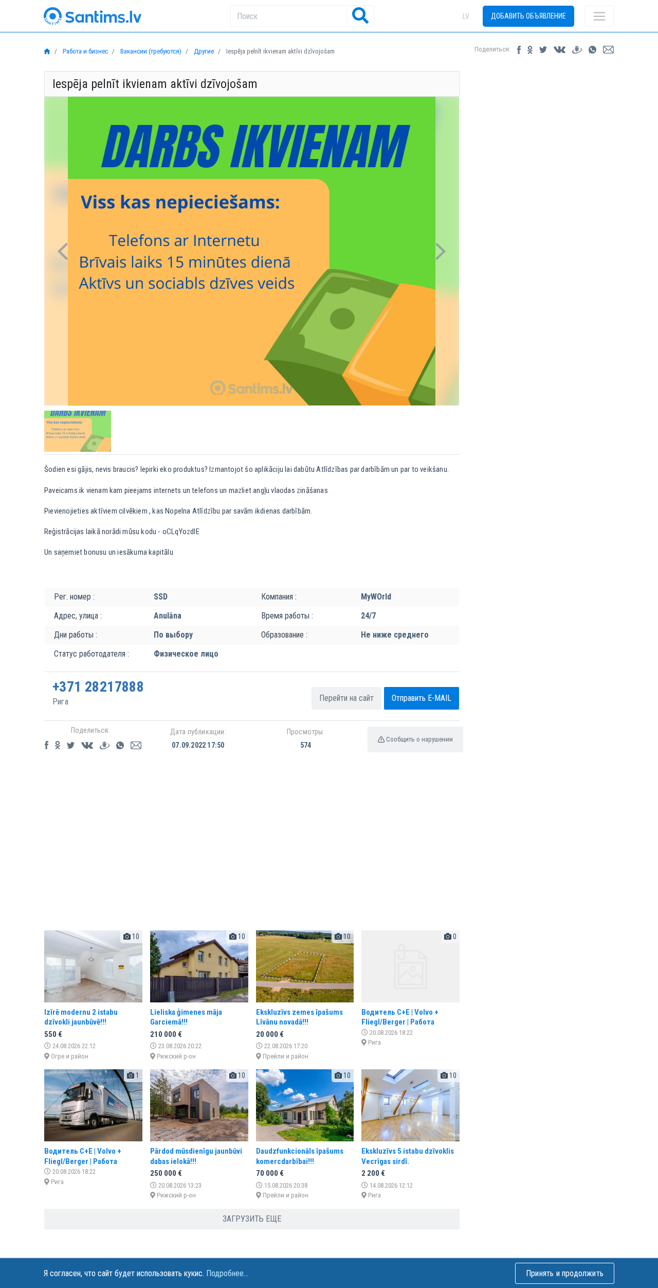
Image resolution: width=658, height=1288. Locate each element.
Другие (203, 51)
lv (466, 16)
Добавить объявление (528, 16)
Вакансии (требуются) (150, 51)
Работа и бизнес (84, 51)
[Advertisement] (252, 850)
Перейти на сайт (346, 698)
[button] (63, 251)
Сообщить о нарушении (419, 739)
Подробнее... (227, 1273)
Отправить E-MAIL (421, 698)
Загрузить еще (252, 1219)
